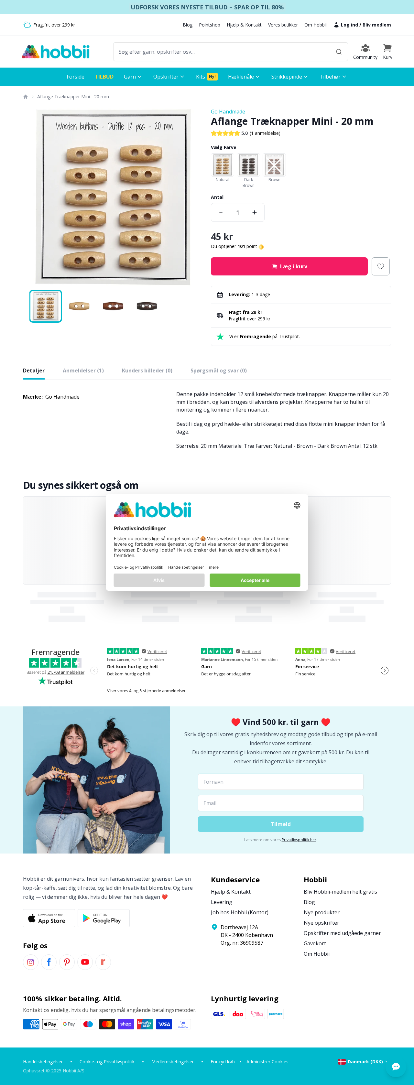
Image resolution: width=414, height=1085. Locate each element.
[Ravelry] (103, 962)
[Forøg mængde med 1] (254, 212)
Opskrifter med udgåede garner (342, 933)
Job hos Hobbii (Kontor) (239, 912)
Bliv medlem (377, 25)
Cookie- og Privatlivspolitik (107, 1061)
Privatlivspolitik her (299, 840)
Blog (187, 25)
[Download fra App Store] (49, 918)
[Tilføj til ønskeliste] (381, 266)
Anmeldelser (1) (83, 370)
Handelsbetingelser (43, 1061)
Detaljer (34, 370)
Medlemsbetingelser (172, 1061)
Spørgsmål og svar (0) (219, 370)
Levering (221, 902)
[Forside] (25, 96)
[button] (387, 51)
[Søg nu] (339, 52)
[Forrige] (32, 197)
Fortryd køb (223, 1061)
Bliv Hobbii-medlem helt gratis (340, 891)
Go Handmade (228, 111)
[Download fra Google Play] (104, 918)
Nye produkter (322, 912)
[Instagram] (30, 962)
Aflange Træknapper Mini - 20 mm (73, 96)
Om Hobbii (315, 25)
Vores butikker (283, 25)
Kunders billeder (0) (147, 370)
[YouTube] (85, 962)
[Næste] (194, 197)
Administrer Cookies (267, 1061)
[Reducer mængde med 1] (221, 212)
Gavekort (315, 943)
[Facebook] (49, 962)
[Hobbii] (56, 52)
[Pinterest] (67, 962)
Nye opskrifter (321, 922)
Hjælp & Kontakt (244, 25)
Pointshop (209, 25)
